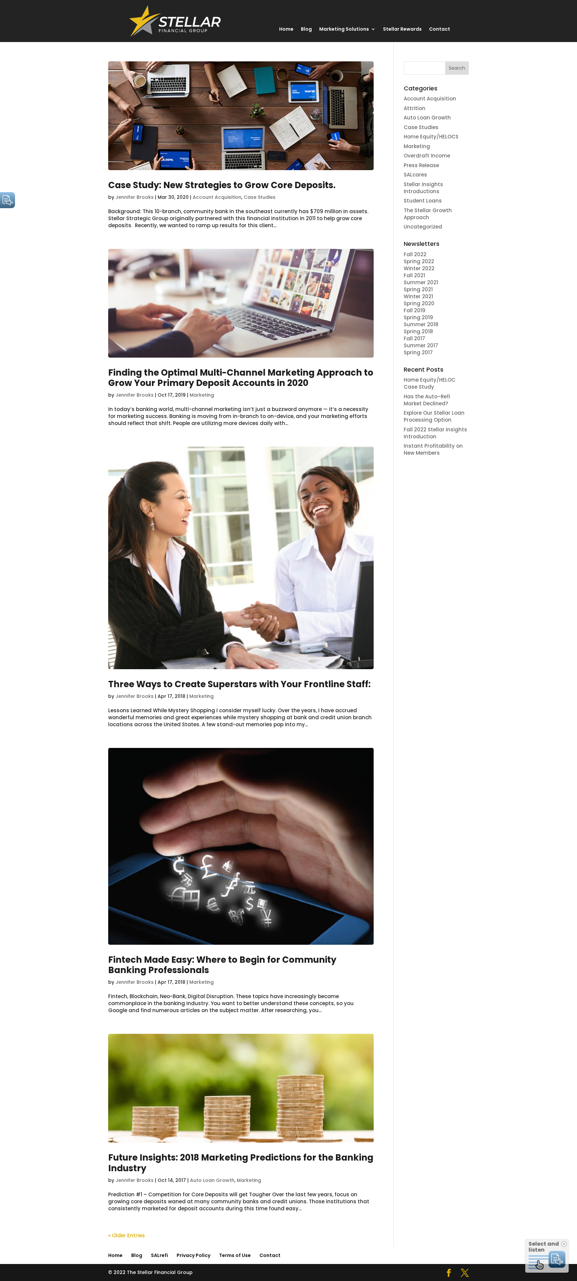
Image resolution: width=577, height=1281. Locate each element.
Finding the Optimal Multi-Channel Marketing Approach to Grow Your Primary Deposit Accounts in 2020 (240, 378)
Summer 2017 (421, 345)
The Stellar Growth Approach (428, 214)
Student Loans (423, 200)
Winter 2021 (418, 296)
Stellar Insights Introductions (423, 188)
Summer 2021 (421, 282)
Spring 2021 (418, 289)
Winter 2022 (419, 268)
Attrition (414, 108)
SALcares (415, 174)
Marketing (202, 395)
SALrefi (159, 1255)
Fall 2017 (414, 338)
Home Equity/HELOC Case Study (429, 383)
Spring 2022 (419, 261)
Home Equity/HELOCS (431, 136)
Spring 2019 (418, 317)
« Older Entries (126, 1235)
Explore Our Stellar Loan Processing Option (434, 416)
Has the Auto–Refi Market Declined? (427, 400)
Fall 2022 (415, 254)
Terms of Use (235, 1255)
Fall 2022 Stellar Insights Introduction (435, 433)
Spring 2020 (419, 303)
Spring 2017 (418, 352)
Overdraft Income (427, 155)
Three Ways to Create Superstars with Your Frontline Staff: (239, 684)
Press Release (421, 165)
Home (286, 29)
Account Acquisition (217, 197)
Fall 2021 (414, 275)
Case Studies (259, 197)
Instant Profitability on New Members (433, 449)
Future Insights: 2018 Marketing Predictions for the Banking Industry (240, 1163)
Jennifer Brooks (135, 197)
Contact (439, 29)
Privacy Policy (193, 1255)
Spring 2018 (419, 331)
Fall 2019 (414, 310)
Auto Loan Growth (212, 1180)
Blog (306, 29)
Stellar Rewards (402, 29)
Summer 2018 (421, 324)
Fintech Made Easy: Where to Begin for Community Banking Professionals (222, 965)
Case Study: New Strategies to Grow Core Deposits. (222, 185)
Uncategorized (423, 226)
